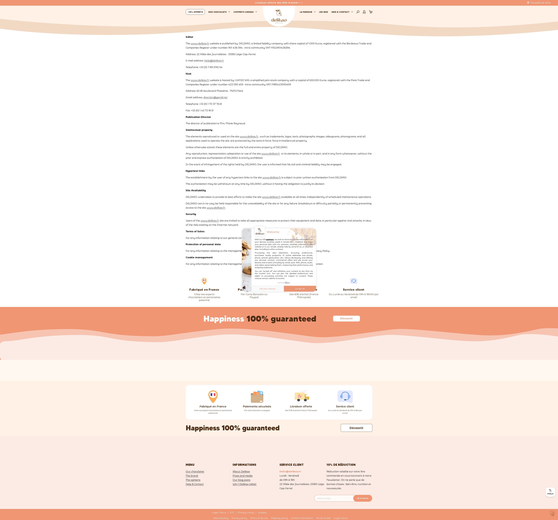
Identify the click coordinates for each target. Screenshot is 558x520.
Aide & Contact (340, 12)
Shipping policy (279, 518)
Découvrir (346, 318)
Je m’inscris (362, 498)
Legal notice (341, 518)
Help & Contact (195, 484)
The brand (192, 476)
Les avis (323, 12)
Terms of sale (323, 518)
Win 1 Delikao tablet (244, 484)
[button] (357, 11)
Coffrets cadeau (244, 12)
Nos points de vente (541, 2)
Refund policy (221, 518)
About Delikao (241, 471)
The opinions (193, 480)
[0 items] (370, 11)
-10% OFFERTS (195, 12)
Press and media (243, 476)
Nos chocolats (217, 12)
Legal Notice (219, 512)
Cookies (262, 512)
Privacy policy (239, 518)
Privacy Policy (246, 512)
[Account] (364, 11)
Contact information (302, 518)
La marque (306, 12)
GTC (232, 512)
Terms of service (259, 518)
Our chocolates (195, 471)
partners (270, 239)
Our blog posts (241, 480)
